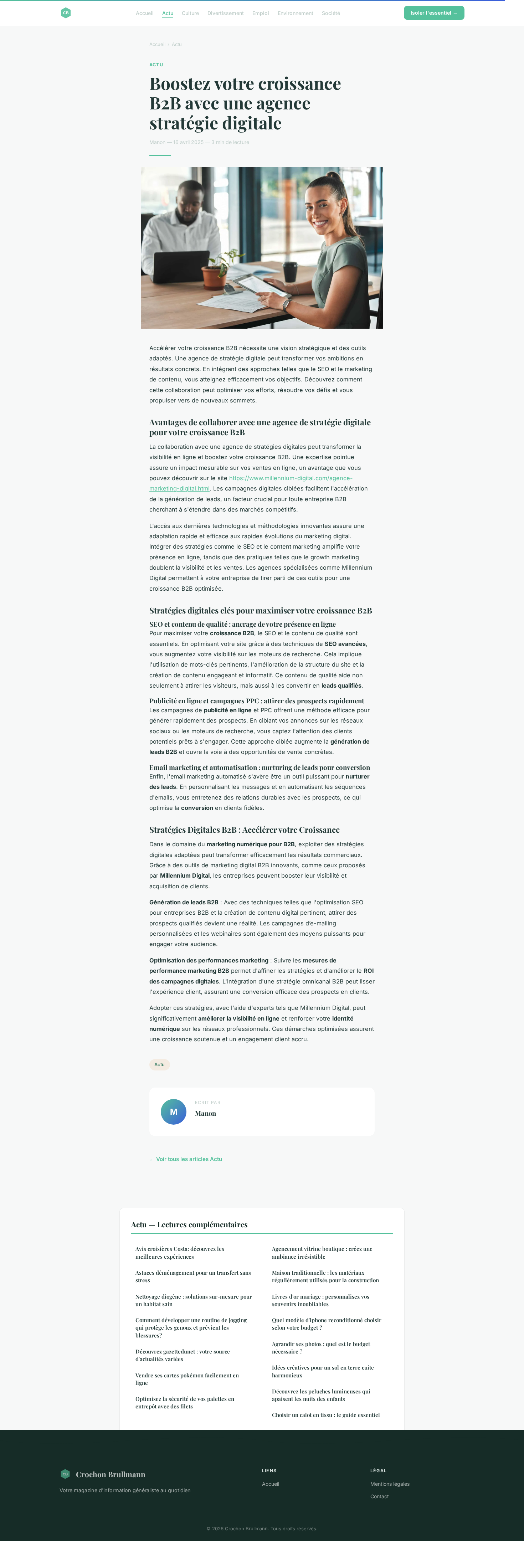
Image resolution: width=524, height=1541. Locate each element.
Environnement (295, 13)
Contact (379, 1496)
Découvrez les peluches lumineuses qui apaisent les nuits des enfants (321, 1395)
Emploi (260, 13)
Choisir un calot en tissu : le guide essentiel (326, 1414)
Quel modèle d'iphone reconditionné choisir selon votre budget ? (326, 1323)
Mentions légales (390, 1484)
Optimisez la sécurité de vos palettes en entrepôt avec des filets (184, 1402)
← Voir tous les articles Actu (185, 1159)
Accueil (145, 13)
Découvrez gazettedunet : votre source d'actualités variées (182, 1355)
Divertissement (225, 13)
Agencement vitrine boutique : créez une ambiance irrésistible (322, 1252)
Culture (190, 13)
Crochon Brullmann (110, 1474)
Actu (167, 13)
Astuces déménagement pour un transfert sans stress (193, 1276)
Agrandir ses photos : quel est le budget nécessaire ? (321, 1347)
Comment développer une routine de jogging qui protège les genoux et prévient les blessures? (191, 1327)
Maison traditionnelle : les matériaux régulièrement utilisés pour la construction (325, 1276)
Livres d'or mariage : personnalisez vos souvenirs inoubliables (320, 1300)
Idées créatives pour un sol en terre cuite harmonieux (323, 1371)
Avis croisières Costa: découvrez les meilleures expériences (179, 1252)
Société (331, 13)
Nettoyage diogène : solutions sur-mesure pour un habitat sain (193, 1300)
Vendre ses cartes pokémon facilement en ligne (187, 1379)
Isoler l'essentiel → (434, 13)
